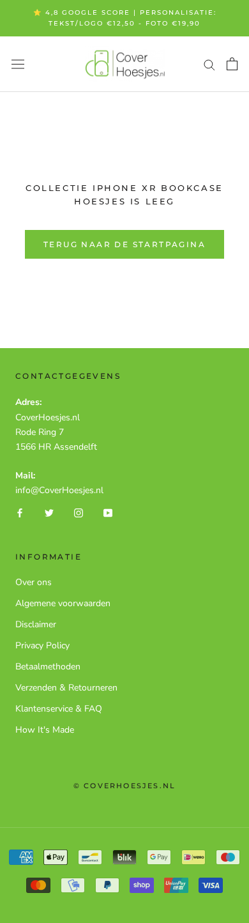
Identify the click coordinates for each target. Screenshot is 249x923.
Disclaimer (35, 624)
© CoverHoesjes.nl (124, 785)
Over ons (33, 582)
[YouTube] (107, 512)
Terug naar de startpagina (124, 244)
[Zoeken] (209, 64)
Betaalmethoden (47, 666)
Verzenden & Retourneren (66, 688)
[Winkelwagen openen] (232, 63)
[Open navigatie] (17, 64)
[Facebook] (19, 512)
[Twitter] (49, 512)
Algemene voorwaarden (62, 603)
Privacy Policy (42, 645)
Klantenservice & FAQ (58, 709)
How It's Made (44, 730)
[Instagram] (78, 512)
